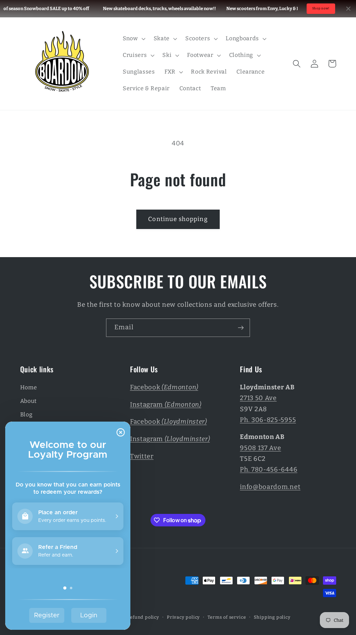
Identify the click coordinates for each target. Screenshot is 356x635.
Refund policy (143, 617)
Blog (26, 414)
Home (28, 387)
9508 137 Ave (260, 448)
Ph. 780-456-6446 (268, 469)
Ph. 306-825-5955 (268, 420)
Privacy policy (183, 617)
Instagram (165, 404)
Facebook (164, 387)
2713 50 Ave (258, 398)
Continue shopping (178, 219)
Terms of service (227, 617)
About (28, 401)
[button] (133, 38)
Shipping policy (272, 617)
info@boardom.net (270, 487)
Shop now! (321, 8)
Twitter (142, 456)
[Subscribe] (241, 328)
